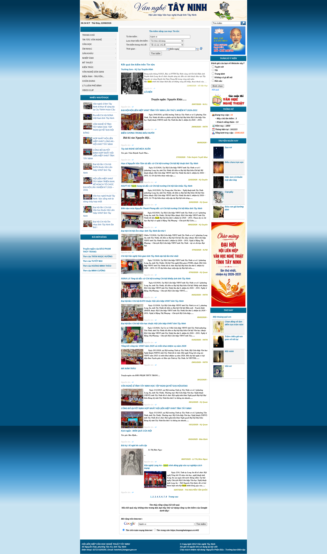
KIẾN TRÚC (88, 67)
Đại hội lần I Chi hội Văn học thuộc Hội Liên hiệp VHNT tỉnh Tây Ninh (153, 323)
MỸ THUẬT (87, 62)
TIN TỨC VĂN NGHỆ (92, 39)
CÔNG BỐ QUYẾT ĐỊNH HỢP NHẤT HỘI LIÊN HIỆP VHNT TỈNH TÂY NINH (156, 408)
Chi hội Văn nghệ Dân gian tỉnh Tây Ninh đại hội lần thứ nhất (149, 256)
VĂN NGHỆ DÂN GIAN (93, 72)
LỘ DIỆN (148, 92)
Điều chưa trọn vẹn (234, 162)
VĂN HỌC (87, 44)
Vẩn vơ (228, 366)
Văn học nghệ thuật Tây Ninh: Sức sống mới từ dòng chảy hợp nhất (99, 199)
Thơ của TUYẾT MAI (92, 256)
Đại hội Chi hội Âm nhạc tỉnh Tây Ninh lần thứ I (103, 225)
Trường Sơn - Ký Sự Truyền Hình (137, 69)
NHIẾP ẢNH (88, 58)
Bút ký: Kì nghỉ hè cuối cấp (134, 445)
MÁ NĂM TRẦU (128, 368)
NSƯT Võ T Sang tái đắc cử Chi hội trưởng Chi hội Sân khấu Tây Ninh (156, 186)
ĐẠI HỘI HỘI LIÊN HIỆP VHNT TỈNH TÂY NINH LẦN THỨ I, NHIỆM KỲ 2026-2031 (159, 110)
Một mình (229, 351)
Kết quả (215, 90)
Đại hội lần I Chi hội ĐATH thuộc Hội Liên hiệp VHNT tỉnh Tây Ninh (152, 301)
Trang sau (173, 497)
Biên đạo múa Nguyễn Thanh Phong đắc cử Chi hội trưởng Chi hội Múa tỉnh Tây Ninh (161, 208)
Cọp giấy (229, 192)
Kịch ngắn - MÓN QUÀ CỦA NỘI (136, 431)
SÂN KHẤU (87, 53)
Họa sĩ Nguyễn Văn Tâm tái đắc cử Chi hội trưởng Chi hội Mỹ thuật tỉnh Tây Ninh (159, 163)
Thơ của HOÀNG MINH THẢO (97, 261)
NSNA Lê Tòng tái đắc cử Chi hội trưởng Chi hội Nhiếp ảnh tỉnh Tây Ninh (155, 278)
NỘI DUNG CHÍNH (99, 29)
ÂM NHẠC (87, 49)
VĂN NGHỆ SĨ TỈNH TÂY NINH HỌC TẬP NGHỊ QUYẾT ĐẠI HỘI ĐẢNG (154, 386)
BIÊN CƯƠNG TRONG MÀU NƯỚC (138, 133)
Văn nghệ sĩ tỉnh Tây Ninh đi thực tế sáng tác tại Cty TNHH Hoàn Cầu (104, 107)
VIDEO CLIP (88, 90)
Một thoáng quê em (222, 317)
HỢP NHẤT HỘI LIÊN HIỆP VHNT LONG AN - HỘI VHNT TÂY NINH (104, 141)
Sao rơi (228, 147)
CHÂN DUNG (88, 81)
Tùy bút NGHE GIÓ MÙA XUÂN (136, 149)
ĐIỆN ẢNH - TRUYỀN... (93, 76)
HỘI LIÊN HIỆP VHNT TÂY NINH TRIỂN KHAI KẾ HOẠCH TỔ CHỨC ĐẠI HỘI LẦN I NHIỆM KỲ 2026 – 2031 (98, 184)
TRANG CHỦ (88, 35)
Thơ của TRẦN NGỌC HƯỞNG (97, 252)
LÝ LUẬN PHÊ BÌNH (92, 85)
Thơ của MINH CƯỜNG (94, 266)
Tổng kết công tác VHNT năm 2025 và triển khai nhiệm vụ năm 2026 (153, 346)
